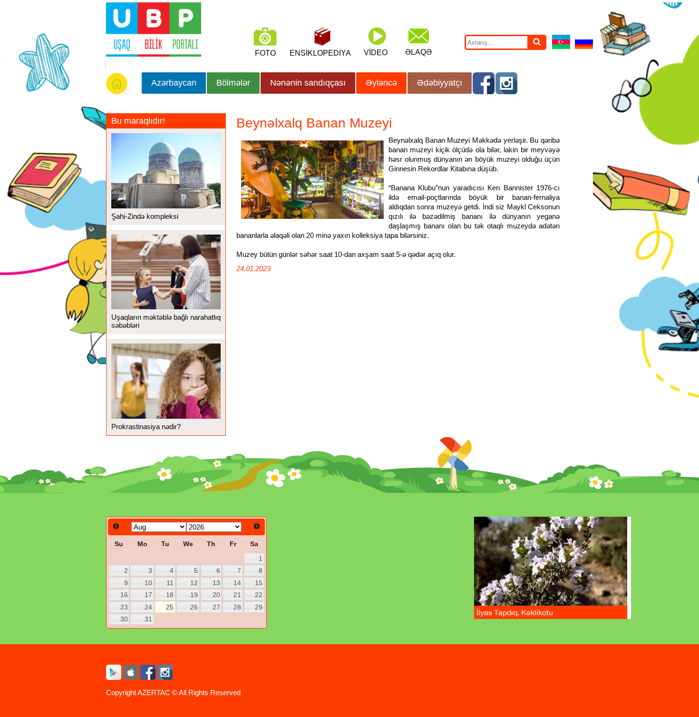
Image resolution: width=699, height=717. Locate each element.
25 (170, 607)
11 (170, 583)
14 (237, 583)
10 (148, 583)
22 (258, 595)
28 (237, 607)
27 (216, 607)
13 (216, 583)
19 (194, 595)
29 (258, 607)
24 (148, 607)
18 (170, 595)
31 (148, 619)
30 (124, 619)
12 (194, 583)
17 (148, 595)
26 (194, 607)
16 (124, 595)
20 (216, 595)
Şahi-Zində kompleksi (144, 216)
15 (258, 583)
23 (124, 607)
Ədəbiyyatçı (439, 83)
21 (237, 595)
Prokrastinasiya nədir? (146, 426)
